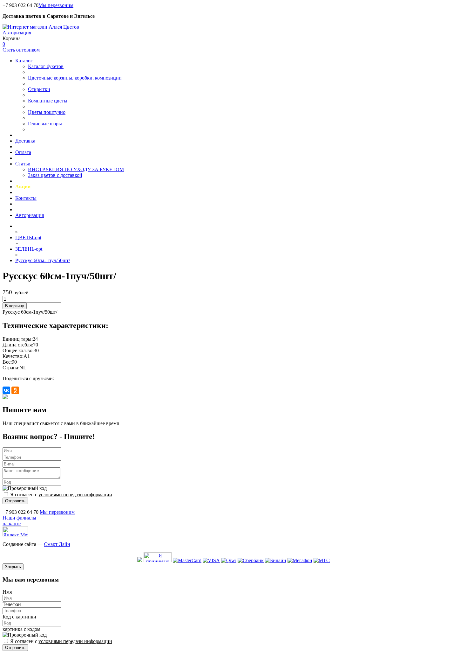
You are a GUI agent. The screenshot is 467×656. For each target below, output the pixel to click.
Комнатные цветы (47, 100)
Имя (7, 592)
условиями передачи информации (75, 494)
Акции (22, 186)
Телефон (12, 604)
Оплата (23, 152)
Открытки (39, 89)
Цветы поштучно (46, 112)
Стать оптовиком (21, 49)
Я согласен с (61, 494)
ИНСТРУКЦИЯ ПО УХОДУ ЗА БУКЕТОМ (76, 169)
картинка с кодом (21, 629)
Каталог (24, 60)
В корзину (14, 306)
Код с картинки (19, 616)
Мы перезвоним (55, 5)
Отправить (15, 501)
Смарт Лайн (57, 544)
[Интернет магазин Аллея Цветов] (41, 27)
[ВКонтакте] (6, 390)
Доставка (25, 140)
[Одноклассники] (15, 390)
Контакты (26, 198)
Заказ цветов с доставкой (55, 175)
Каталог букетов (46, 66)
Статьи (22, 163)
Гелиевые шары (45, 123)
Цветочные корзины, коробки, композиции (75, 77)
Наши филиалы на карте (19, 520)
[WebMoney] (139, 560)
